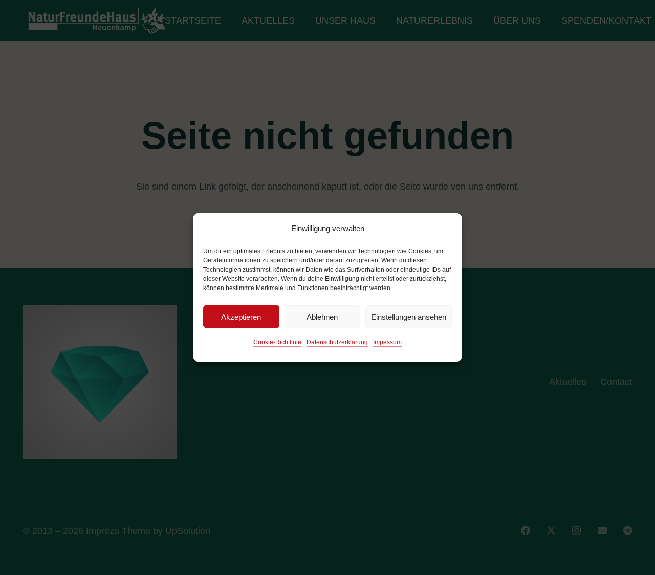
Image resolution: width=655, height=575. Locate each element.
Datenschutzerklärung (337, 342)
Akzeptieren (241, 316)
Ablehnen (322, 316)
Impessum (387, 342)
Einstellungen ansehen (408, 316)
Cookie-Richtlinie (277, 342)
